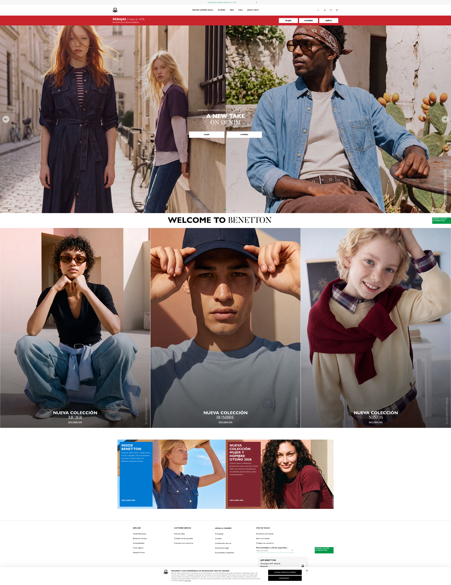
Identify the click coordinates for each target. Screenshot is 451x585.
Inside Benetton (139, 534)
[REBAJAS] (225, 20)
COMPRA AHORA (225, 135)
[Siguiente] (256, 2)
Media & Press (139, 552)
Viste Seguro (138, 548)
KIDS (241, 10)
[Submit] (292, 550)
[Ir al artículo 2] (223, 209)
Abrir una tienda (262, 538)
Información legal (222, 548)
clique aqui (188, 580)
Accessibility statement (224, 552)
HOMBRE (308, 20)
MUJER (288, 20)
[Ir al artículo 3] (226, 209)
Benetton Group (140, 538)
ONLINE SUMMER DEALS (202, 10)
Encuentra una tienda (264, 534)
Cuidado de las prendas (183, 538)
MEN (232, 10)
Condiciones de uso (223, 543)
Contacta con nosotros (183, 543)
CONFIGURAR (284, 578)
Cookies (218, 538)
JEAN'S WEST (253, 10)
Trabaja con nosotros (265, 543)
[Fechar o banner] (307, 570)
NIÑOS (329, 20)
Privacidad (219, 534)
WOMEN (221, 10)
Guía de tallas (179, 534)
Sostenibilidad (138, 543)
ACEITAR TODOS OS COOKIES (285, 572)
